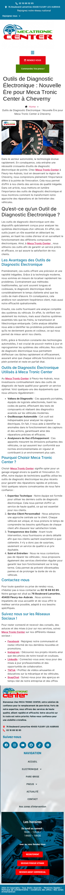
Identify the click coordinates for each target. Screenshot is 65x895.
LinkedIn (13, 659)
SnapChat (13, 677)
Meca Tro (10, 378)
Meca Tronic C (10, 632)
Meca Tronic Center (47, 169)
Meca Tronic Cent (20, 468)
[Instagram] (14, 745)
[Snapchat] (31, 745)
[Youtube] (23, 745)
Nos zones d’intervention (32, 806)
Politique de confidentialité (15, 889)
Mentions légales (52, 887)
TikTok (11, 670)
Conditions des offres (41, 889)
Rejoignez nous (9, 16)
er (24, 632)
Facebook (13, 641)
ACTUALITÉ (32, 791)
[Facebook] (6, 745)
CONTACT (33, 799)
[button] (11, 16)
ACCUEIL (32, 761)
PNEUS (30, 784)
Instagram (14, 652)
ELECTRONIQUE (30, 769)
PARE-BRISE (32, 776)
